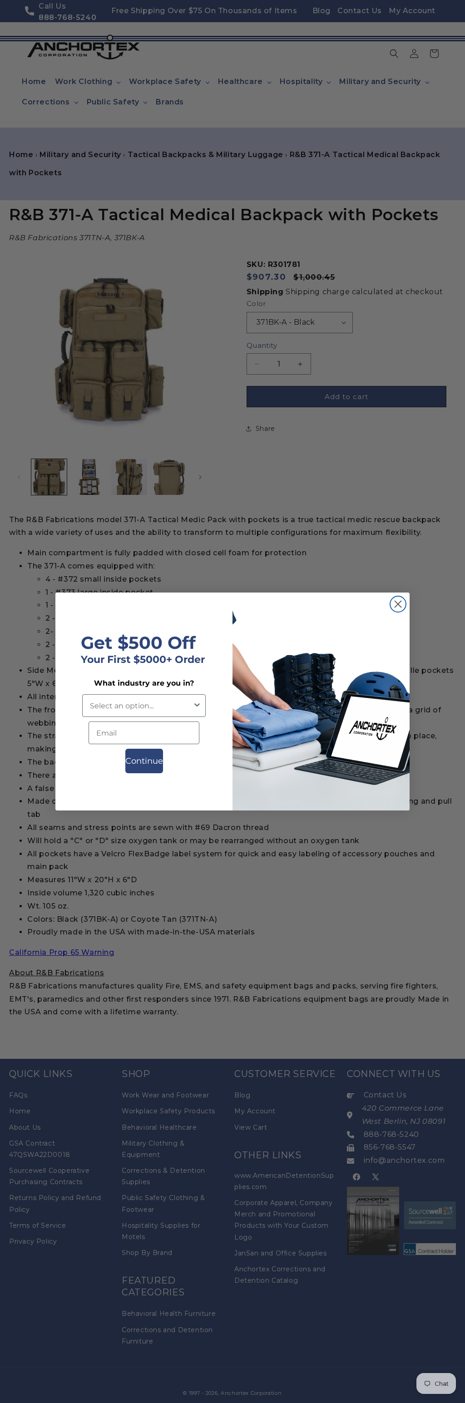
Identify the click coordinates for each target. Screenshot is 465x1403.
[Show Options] (197, 705)
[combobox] (141, 705)
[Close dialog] (398, 604)
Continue (144, 761)
